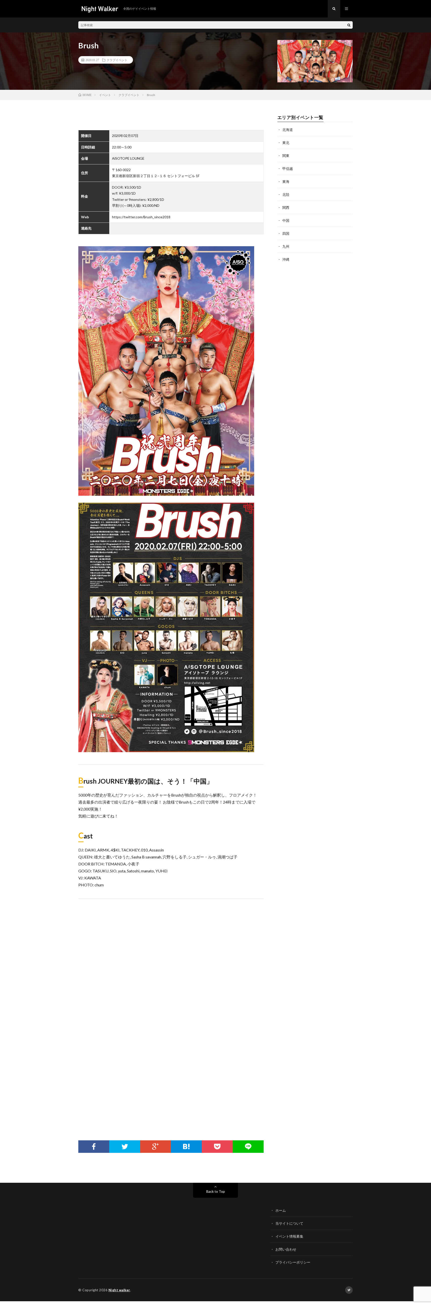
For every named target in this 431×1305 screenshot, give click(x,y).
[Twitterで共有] (124, 1146)
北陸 (285, 194)
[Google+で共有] (155, 1146)
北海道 (287, 129)
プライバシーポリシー (292, 1262)
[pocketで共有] (217, 1146)
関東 (285, 155)
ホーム (280, 1210)
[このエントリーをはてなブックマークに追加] (186, 1146)
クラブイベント (117, 59)
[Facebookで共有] (93, 1146)
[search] (349, 25)
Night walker (119, 1290)
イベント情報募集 (289, 1236)
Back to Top (215, 1191)
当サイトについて (289, 1223)
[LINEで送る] (248, 1146)
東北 (285, 142)
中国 (285, 220)
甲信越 (287, 168)
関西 (285, 207)
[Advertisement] (171, 1090)
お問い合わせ (285, 1249)
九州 (285, 246)
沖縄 (285, 259)
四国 (285, 233)
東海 (285, 181)
